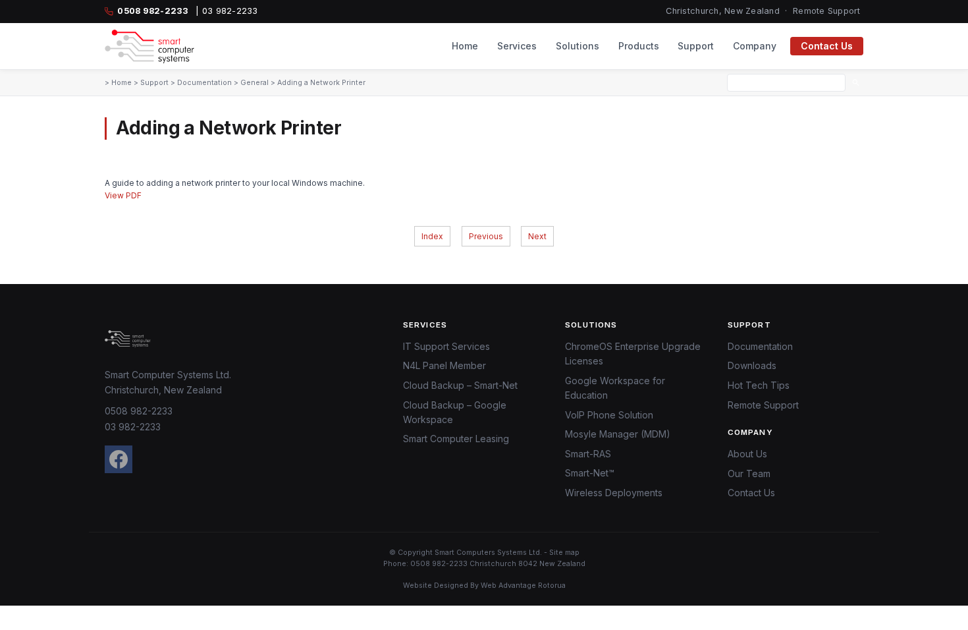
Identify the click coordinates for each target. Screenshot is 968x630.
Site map (564, 552)
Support (696, 45)
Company (754, 45)
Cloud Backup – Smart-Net (460, 385)
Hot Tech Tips (759, 385)
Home (465, 45)
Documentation (204, 82)
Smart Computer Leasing (456, 438)
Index (432, 236)
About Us (747, 453)
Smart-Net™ (589, 472)
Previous (486, 236)
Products (638, 45)
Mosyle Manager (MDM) (617, 434)
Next (537, 236)
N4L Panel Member (444, 365)
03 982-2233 (133, 426)
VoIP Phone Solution (609, 414)
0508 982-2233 (139, 410)
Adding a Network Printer (321, 82)
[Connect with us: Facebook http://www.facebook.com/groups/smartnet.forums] (118, 459)
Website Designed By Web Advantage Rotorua (484, 585)
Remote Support (827, 11)
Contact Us (827, 45)
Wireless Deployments (613, 492)
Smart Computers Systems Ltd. (488, 552)
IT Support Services (446, 346)
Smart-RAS (588, 453)
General (254, 82)
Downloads (752, 365)
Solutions (577, 45)
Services (517, 45)
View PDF (123, 195)
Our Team (749, 473)
